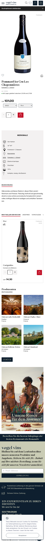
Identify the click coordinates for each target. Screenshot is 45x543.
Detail (22, 251)
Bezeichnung (7, 185)
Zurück (7, 360)
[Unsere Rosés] (22, 399)
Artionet (15, 540)
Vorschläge (36, 215)
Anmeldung (22, 476)
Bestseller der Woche (11, 215)
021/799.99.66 (9, 512)
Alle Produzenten (7, 292)
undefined (26, 215)
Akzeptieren (22, 535)
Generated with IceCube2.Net (28, 540)
